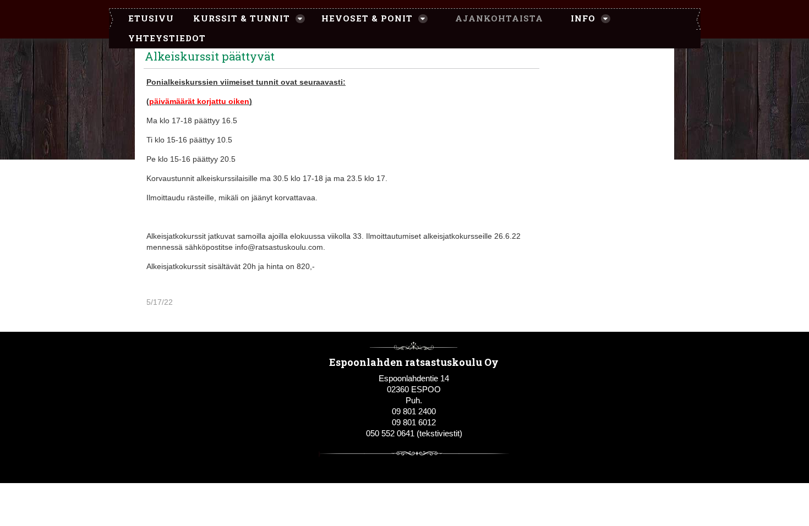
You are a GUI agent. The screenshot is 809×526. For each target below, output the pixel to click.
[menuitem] (145, 19)
